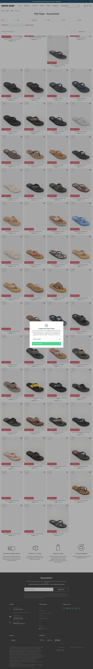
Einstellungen (37, 339)
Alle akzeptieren (37, 343)
